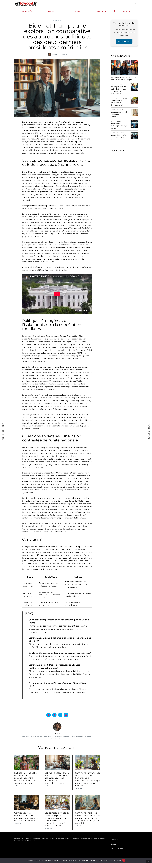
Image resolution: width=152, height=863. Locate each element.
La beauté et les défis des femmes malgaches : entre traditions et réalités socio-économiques (25, 778)
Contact (113, 844)
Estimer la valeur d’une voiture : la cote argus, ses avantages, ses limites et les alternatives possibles (57, 778)
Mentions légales (117, 848)
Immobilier (53, 11)
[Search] (136, 4)
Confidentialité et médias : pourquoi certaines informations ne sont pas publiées (26, 817)
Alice (55, 54)
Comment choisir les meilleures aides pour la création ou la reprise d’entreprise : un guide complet (87, 818)
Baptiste (79, 826)
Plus (62, 739)
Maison (77, 11)
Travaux (126, 11)
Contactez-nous (124, 41)
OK (124, 860)
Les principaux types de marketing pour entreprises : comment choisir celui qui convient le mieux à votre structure (57, 819)
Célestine (18, 786)
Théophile (49, 786)
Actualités (27, 11)
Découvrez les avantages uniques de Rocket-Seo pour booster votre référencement (118, 89)
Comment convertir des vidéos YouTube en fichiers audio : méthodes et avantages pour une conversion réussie (87, 779)
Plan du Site (115, 840)
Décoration (101, 11)
